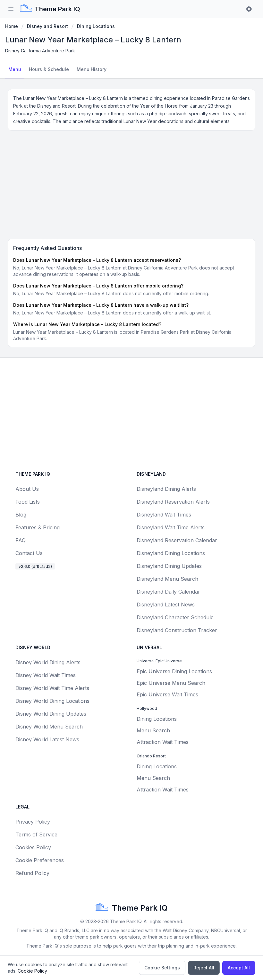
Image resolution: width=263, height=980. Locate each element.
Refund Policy (32, 873)
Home (11, 26)
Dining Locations (96, 26)
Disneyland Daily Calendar (168, 591)
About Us (27, 489)
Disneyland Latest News (166, 604)
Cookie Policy (32, 971)
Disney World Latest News (47, 739)
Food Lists (27, 502)
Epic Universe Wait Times (167, 694)
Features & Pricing (37, 527)
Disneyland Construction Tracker (177, 630)
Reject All (203, 967)
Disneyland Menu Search (167, 579)
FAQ (20, 540)
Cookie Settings (162, 967)
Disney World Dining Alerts (48, 662)
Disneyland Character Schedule (175, 617)
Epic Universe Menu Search (171, 683)
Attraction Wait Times (163, 742)
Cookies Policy (33, 847)
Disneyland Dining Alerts (166, 489)
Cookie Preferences (39, 860)
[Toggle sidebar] (10, 9)
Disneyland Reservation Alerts (173, 502)
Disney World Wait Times (45, 675)
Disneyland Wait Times (164, 514)
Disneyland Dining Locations (171, 553)
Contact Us (29, 553)
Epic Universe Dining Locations (174, 671)
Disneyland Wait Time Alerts (171, 527)
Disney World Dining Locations (52, 701)
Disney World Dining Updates (50, 714)
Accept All (239, 967)
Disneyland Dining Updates (169, 566)
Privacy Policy (32, 821)
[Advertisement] (131, 183)
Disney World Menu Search (49, 726)
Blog (20, 514)
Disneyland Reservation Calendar (177, 540)
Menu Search (153, 730)
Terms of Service (36, 834)
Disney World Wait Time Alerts (52, 688)
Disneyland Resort (47, 26)
